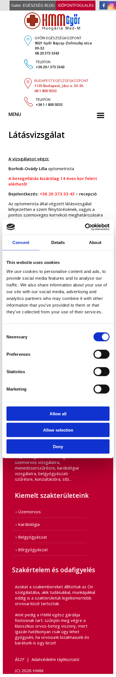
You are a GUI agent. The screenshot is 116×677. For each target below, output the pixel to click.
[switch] (101, 354)
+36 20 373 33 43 (57, 194)
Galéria (17, 5)
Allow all (58, 413)
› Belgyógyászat (31, 537)
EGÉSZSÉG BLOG (39, 5)
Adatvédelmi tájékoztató (55, 659)
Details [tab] (58, 242)
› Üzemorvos (28, 511)
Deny (58, 446)
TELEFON (50, 64)
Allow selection (58, 430)
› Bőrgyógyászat (31, 549)
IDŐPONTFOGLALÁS (76, 5)
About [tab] (95, 242)
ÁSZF (19, 659)
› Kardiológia (27, 524)
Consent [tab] (20, 242)
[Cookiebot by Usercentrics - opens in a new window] (85, 227)
